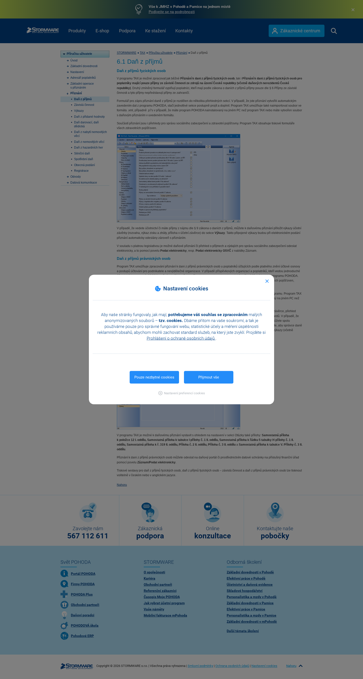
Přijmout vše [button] (208, 377)
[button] (181, 393)
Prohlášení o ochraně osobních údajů (181, 338)
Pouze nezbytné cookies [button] (154, 377)
